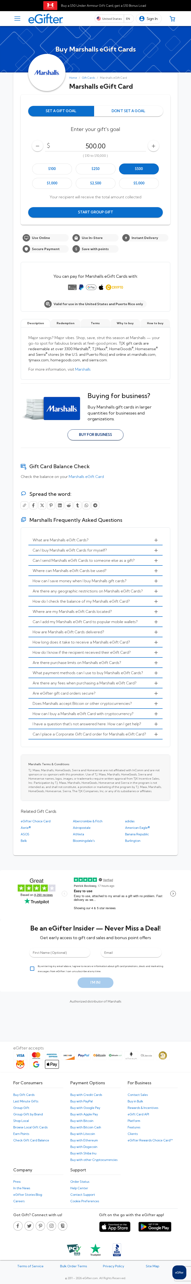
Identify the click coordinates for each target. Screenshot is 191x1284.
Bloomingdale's (84, 841)
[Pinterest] (51, 505)
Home (73, 77)
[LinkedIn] (60, 505)
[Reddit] (68, 505)
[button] (149, 19)
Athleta (78, 834)
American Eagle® (137, 828)
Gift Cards (88, 77)
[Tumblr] (77, 505)
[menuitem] (95, 540)
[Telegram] (95, 505)
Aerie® (26, 828)
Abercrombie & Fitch (87, 821)
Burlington (132, 841)
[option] (52, 168)
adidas (129, 821)
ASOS (25, 834)
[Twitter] (42, 505)
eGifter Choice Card (36, 821)
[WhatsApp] (86, 505)
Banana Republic (137, 834)
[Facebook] (33, 505)
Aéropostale (82, 828)
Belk (24, 841)
